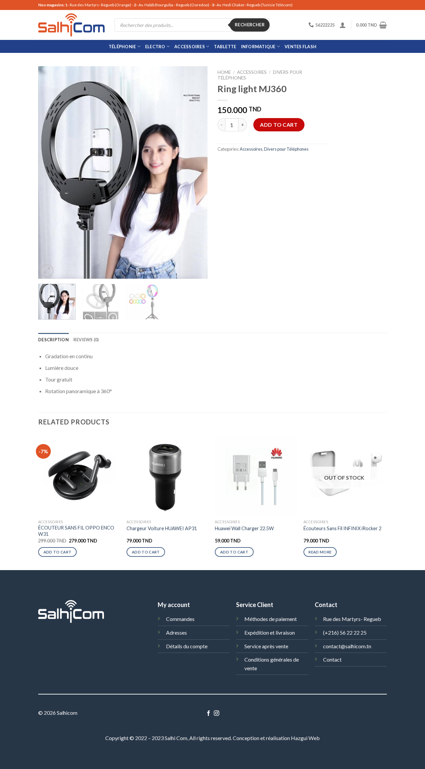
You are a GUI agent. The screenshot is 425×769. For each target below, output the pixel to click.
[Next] (196, 172)
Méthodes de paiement (270, 619)
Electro (155, 46)
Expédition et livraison (269, 632)
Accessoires (189, 46)
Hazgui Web (305, 738)
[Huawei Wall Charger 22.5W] (256, 475)
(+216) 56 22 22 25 (345, 632)
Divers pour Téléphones (286, 149)
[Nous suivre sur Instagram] (216, 713)
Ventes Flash (300, 46)
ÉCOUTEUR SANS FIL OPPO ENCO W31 (76, 531)
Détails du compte (187, 646)
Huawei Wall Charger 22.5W (244, 528)
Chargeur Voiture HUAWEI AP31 (162, 528)
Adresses (176, 632)
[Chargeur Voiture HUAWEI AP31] (168, 475)
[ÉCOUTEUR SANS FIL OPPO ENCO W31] (79, 475)
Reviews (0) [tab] (86, 339)
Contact (332, 659)
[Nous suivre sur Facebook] (208, 713)
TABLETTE (225, 46)
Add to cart (279, 124)
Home (224, 72)
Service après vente (266, 646)
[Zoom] (47, 270)
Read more (319, 552)
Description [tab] (53, 339)
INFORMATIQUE (258, 46)
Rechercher (250, 24)
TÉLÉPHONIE (122, 46)
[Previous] (50, 172)
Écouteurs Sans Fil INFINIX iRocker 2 (342, 528)
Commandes (180, 619)
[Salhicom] (71, 25)
